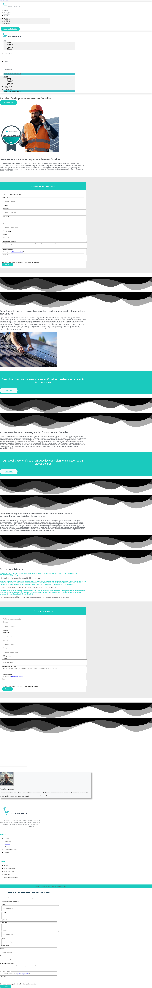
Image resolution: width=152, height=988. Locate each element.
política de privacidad (17, 252)
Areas (5, 41)
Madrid (6, 18)
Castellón (10, 47)
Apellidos (4, 919)
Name (3, 679)
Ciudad (5, 224)
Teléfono (4, 234)
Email (1, 956)
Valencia (7, 21)
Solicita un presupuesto (12, 74)
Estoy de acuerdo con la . (17, 973)
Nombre (5, 205)
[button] (43, 574)
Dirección (6, 216)
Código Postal (7, 231)
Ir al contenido (4, 1)
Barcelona (7, 20)
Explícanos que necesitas (9, 241)
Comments (5, 254)
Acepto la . (14, 252)
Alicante (7, 15)
